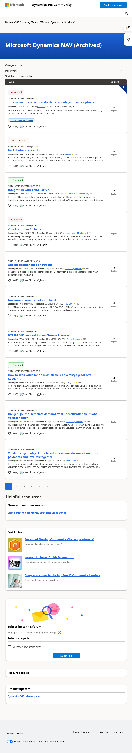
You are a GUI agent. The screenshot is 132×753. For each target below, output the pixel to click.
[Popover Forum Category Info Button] (60, 633)
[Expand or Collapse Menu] (5, 13)
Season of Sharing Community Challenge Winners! (59, 539)
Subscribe (66, 655)
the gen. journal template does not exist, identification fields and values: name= (53, 416)
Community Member (76, 193)
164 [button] (75, 154)
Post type (11, 70)
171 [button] (84, 339)
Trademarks (119, 731)
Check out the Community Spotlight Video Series (37, 512)
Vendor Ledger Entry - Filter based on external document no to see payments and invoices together (53, 455)
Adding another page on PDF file (30, 265)
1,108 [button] (49, 106)
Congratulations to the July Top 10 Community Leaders (62, 575)
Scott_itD (41, 106)
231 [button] (80, 460)
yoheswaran (71, 460)
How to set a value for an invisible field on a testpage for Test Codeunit (49, 377)
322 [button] (79, 382)
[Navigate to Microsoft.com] (14, 5)
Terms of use (102, 731)
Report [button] (43, 126)
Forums (35, 22)
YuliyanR (70, 304)
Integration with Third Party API (30, 190)
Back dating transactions (25, 150)
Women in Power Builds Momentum (49, 557)
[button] (113, 5)
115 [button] (77, 304)
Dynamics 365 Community (52, 5)
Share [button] (32, 126)
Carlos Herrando (74, 339)
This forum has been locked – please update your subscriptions (51, 102)
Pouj (69, 154)
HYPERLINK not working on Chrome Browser (38, 335)
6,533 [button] (89, 193)
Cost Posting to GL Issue (24, 229)
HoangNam (71, 382)
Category (10, 65)
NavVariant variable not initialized (32, 300)
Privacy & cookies (82, 731)
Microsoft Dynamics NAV (21, 120)
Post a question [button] (113, 5)
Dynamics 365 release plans (24, 696)
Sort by (9, 76)
